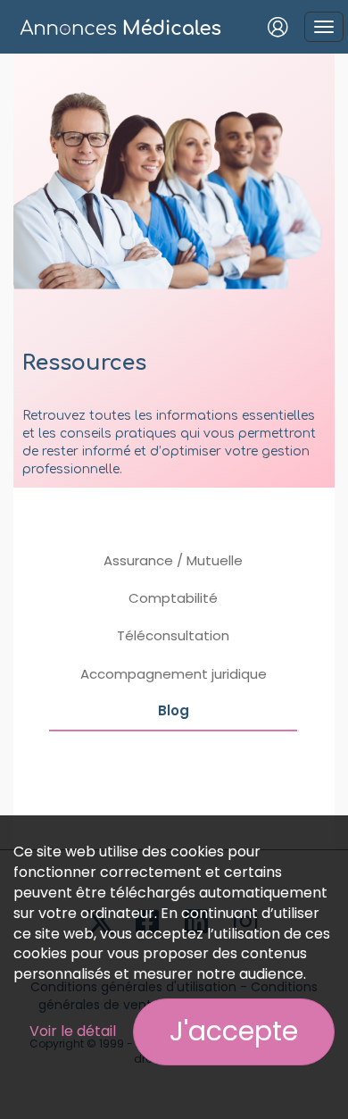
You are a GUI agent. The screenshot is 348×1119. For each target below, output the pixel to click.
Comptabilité (173, 598)
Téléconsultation (173, 635)
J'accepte (234, 1031)
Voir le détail (72, 1031)
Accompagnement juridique (173, 673)
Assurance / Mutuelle (173, 560)
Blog (173, 710)
